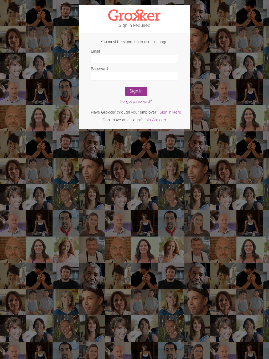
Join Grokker (155, 119)
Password (99, 68)
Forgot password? (136, 101)
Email (95, 51)
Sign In (136, 91)
